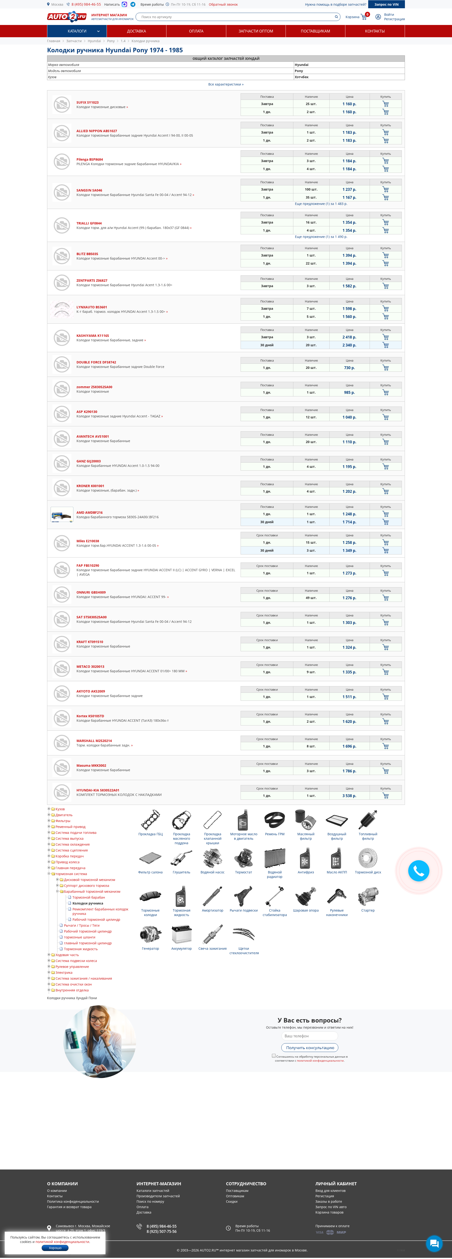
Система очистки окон (74, 984)
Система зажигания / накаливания (84, 978)
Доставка (136, 31)
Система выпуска (70, 838)
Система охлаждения (73, 844)
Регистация (324, 1196)
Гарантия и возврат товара (69, 1207)
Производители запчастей (158, 1196)
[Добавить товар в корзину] (386, 104)
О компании (57, 1190)
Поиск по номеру (150, 1201)
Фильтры (63, 821)
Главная (53, 41)
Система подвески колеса (76, 960)
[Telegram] (133, 5)
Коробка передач (70, 856)
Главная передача (70, 868)
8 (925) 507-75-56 (162, 1231)
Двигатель (64, 815)
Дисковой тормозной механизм (89, 879)
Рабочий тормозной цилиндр (96, 919)
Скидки (232, 1201)
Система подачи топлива (76, 832)
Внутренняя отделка (72, 990)
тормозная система (71, 874)
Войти (389, 14)
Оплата (196, 31)
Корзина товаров (329, 1212)
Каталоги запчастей (153, 1190)
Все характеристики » (226, 84)
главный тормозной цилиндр (88, 943)
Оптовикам (235, 1196)
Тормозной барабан (89, 897)
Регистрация (394, 19)
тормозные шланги (79, 937)
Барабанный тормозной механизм (92, 891)
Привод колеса (68, 862)
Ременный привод (70, 826)
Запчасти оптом (256, 31)
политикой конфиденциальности (320, 1061)
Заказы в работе (328, 1201)
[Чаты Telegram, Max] (434, 1243)
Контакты (375, 31)
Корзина (352, 17)
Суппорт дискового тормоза (86, 885)
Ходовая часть (67, 955)
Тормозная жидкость (81, 949)
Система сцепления (72, 850)
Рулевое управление (72, 966)
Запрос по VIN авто (331, 1207)
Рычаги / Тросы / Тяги (82, 925)
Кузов (60, 809)
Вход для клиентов (330, 1190)
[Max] (124, 5)
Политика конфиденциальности (73, 1201)
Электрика (64, 972)
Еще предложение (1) (321, 203)
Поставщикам (315, 31)
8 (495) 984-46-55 (86, 4)
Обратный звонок (223, 4)
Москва (57, 4)
